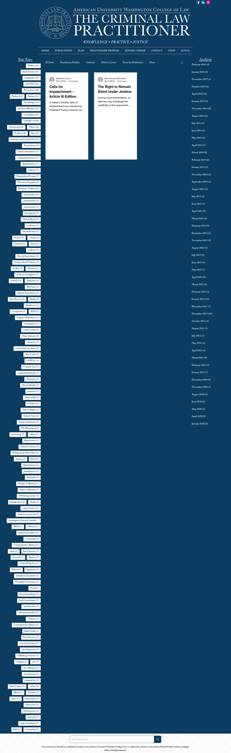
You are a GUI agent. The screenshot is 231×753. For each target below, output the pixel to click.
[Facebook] (198, 2)
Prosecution (32, 90)
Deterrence (33, 705)
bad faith (34, 693)
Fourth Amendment (29, 152)
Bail (17, 729)
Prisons (18, 96)
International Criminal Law (26, 139)
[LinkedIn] (203, 2)
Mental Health (31, 385)
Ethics (17, 570)
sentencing (18, 434)
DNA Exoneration (30, 496)
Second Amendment (29, 256)
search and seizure (30, 643)
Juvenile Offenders (29, 109)
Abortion (34, 268)
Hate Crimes (18, 686)
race (36, 662)
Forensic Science (30, 447)
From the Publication (133, 62)
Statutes (17, 281)
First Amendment (30, 594)
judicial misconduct (29, 533)
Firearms (20, 244)
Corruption (19, 312)
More (152, 62)
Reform (34, 66)
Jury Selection (32, 551)
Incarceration (31, 72)
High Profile (32, 631)
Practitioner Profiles (70, 62)
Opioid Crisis (32, 416)
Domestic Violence (29, 189)
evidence (34, 250)
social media (33, 398)
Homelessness (32, 465)
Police (35, 127)
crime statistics (31, 508)
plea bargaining (31, 650)
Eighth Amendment (29, 293)
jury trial (18, 557)
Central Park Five (30, 564)
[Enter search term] (157, 739)
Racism (34, 96)
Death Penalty (31, 232)
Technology (32, 103)
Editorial (34, 527)
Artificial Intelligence (28, 275)
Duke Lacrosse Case (29, 514)
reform (35, 434)
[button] (181, 63)
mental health (32, 201)
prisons (21, 459)
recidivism (34, 225)
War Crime (33, 355)
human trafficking (30, 490)
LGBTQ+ (33, 361)
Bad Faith (34, 287)
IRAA (19, 527)
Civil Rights (32, 115)
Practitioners (32, 146)
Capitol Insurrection (29, 158)
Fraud (35, 588)
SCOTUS (33, 84)
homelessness (32, 471)
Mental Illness (32, 219)
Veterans (34, 619)
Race (36, 133)
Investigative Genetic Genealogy (25, 520)
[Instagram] (208, 2)
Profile (18, 268)
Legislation (32, 78)
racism (35, 686)
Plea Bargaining (31, 428)
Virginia (22, 662)
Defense (34, 170)
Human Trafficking (29, 484)
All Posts (49, 62)
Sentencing (17, 127)
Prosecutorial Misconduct (26, 453)
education (34, 342)
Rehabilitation (31, 164)
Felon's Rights (31, 410)
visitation (34, 391)
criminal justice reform (28, 348)
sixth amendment (30, 723)
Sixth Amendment (30, 600)
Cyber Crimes (32, 330)
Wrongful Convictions (28, 582)
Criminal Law (32, 367)
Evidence (21, 133)
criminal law (33, 680)
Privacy (20, 238)
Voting (35, 238)
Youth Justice (32, 195)
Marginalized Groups (28, 176)
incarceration (32, 207)
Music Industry (31, 336)
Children (34, 404)
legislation (33, 570)
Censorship (33, 539)
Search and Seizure (30, 422)
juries (15, 551)
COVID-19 (32, 121)
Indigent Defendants (29, 318)
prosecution (33, 699)
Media (35, 299)
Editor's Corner (108, 62)
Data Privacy (18, 299)
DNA (35, 312)
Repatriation (32, 441)
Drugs (35, 502)
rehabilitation (32, 607)
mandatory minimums (28, 576)
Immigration (18, 502)
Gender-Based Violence (27, 262)
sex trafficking (32, 668)
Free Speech (33, 213)
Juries (36, 244)
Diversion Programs (29, 182)
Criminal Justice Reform (27, 545)
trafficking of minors (29, 656)
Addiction (34, 281)
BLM (36, 459)
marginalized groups (29, 373)
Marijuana (33, 379)
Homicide (34, 477)
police (16, 699)
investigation (32, 324)
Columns (90, 62)
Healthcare (33, 305)
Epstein (35, 557)
